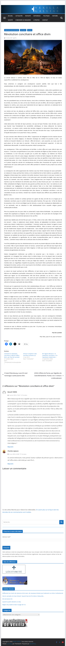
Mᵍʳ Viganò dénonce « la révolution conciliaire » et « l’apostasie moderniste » (50, 355)
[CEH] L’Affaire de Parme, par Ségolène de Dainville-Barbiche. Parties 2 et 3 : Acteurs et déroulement (48, 375)
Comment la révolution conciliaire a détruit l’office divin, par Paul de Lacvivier (12, 355)
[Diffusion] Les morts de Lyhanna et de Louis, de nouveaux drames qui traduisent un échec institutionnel (32, 593)
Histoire (55, 16)
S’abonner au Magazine (23, 20)
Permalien (24, 395)
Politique (46, 16)
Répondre (10, 447)
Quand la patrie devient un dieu (11, 602)
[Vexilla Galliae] (33, 6)
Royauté (28, 16)
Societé (10, 20)
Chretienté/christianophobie (11, 30)
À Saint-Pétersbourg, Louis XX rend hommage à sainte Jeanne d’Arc (15, 374)
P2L (15, 38)
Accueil (10, 16)
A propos (37, 20)
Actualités (19, 16)
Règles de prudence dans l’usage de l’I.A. (14, 604)
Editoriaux (36, 16)
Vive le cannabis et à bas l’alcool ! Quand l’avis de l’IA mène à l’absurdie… (23, 596)
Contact (45, 20)
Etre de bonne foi (7, 599)
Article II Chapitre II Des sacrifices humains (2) (30, 354)
